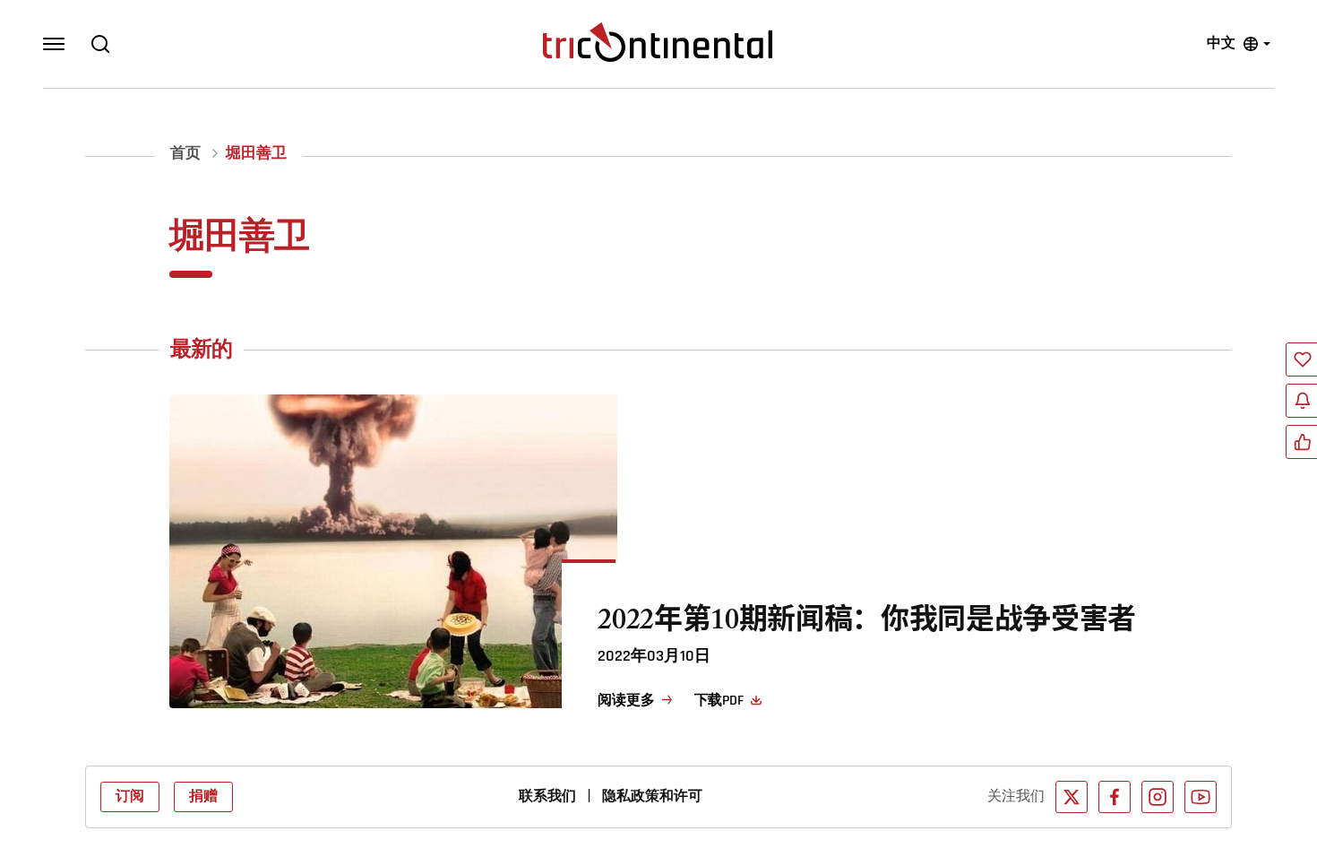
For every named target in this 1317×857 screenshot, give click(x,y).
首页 (185, 153)
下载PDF (719, 701)
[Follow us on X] (1071, 797)
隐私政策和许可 (652, 797)
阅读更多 (626, 701)
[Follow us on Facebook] (1114, 797)
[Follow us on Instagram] (1157, 797)
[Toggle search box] (100, 43)
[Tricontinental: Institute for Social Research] (657, 42)
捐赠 (203, 797)
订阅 (130, 797)
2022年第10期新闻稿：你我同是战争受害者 (867, 624)
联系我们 (547, 797)
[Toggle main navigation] (53, 43)
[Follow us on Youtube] (1200, 797)
